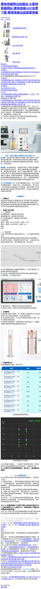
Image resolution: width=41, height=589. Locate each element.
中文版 (32, 94)
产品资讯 (4, 78)
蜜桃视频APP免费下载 (22, 72)
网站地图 (4, 587)
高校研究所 (8, 88)
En (5, 92)
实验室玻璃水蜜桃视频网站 (10, 551)
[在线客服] (3, 582)
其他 (13, 88)
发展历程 (10, 68)
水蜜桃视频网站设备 (7, 72)
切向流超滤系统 (9, 541)
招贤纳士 (32, 68)
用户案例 (4, 86)
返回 (2, 529)
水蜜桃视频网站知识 (7, 80)
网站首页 (4, 64)
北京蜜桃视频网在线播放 (17, 577)
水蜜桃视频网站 (26, 539)
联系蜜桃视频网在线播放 (9, 90)
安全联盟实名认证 (7, 579)
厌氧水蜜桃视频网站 (7, 565)
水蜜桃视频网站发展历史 (16, 547)
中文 (2, 19)
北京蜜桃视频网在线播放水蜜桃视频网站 (14, 94)
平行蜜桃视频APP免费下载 (24, 82)
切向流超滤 (34, 80)
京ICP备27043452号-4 (33, 577)
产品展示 (4, 70)
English (8, 19)
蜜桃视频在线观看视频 (21, 68)
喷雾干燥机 (14, 74)
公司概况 (4, 68)
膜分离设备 (6, 74)
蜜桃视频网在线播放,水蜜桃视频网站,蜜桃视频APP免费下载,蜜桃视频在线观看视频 (19, 8)
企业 (2, 88)
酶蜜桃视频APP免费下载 (17, 84)
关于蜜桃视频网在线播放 (9, 66)
